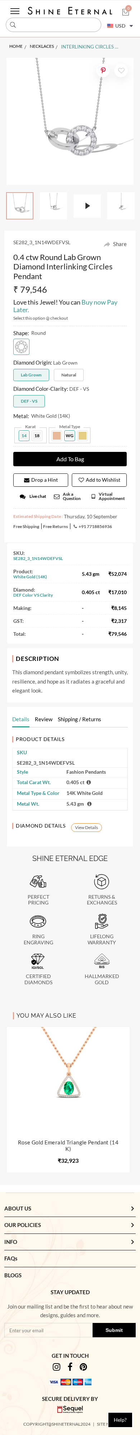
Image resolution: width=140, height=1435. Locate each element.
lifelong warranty (102, 939)
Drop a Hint (44, 480)
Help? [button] (120, 1420)
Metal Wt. (28, 804)
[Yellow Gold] (83, 436)
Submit (114, 1330)
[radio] (21, 347)
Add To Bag (70, 458)
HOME (16, 46)
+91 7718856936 (95, 526)
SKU (22, 752)
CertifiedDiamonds (38, 979)
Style (22, 772)
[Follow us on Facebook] (70, 1368)
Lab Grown (31, 375)
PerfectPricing (38, 900)
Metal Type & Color (38, 793)
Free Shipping (26, 526)
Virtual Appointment (112, 496)
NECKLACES (42, 46)
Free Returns (55, 526)
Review (43, 719)
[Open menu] (14, 11)
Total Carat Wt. (34, 782)
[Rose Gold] (57, 436)
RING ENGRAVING (38, 939)
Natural (68, 375)
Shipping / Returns (79, 719)
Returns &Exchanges (102, 900)
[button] (126, 13)
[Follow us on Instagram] (56, 1368)
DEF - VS (29, 401)
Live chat (37, 496)
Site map (106, 1424)
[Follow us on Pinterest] (83, 1368)
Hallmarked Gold (102, 979)
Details (20, 719)
